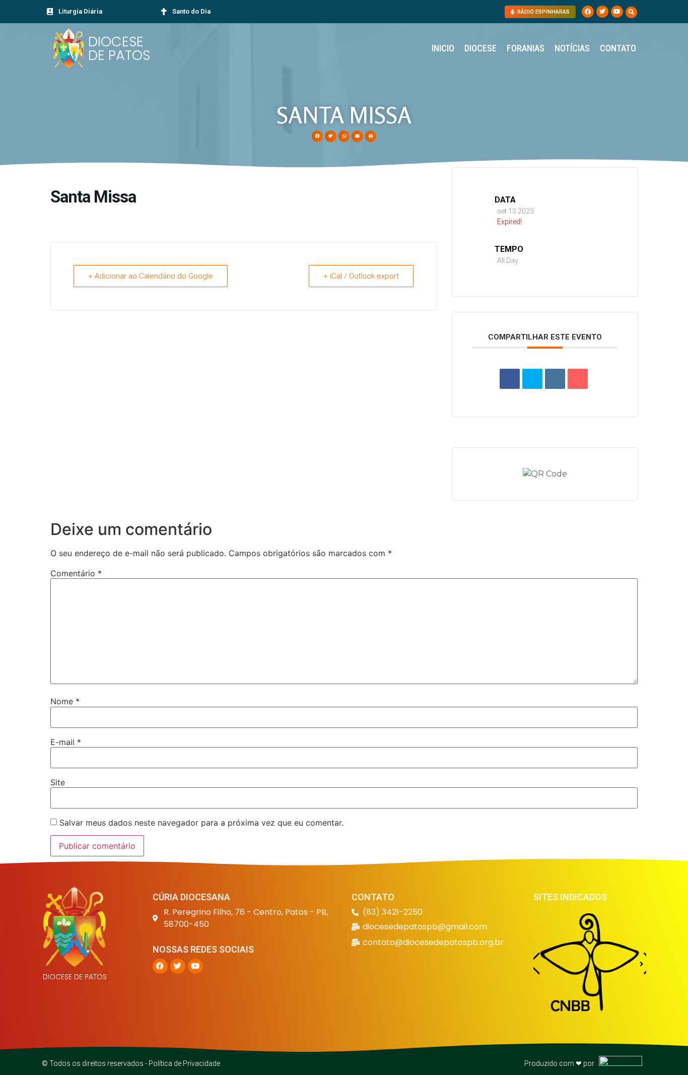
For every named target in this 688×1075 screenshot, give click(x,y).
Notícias (572, 48)
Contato (618, 48)
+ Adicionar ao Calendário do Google (150, 276)
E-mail (65, 742)
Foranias (525, 48)
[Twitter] (602, 12)
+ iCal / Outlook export (361, 276)
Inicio (443, 48)
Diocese (480, 48)
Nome (65, 701)
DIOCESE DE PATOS (119, 48)
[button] (631, 12)
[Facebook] (588, 12)
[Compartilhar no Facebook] (510, 379)
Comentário (76, 573)
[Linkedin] (555, 379)
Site (57, 782)
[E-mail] (578, 379)
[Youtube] (617, 12)
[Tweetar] (532, 379)
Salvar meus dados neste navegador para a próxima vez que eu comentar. (201, 823)
